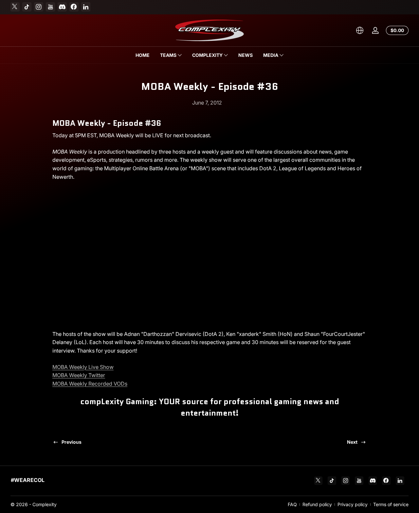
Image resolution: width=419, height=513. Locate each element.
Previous (72, 442)
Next (352, 442)
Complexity (44, 504)
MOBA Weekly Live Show (83, 367)
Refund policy (317, 504)
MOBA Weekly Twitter (78, 375)
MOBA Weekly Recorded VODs (89, 383)
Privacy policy (352, 504)
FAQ (292, 504)
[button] (360, 30)
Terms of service (391, 504)
